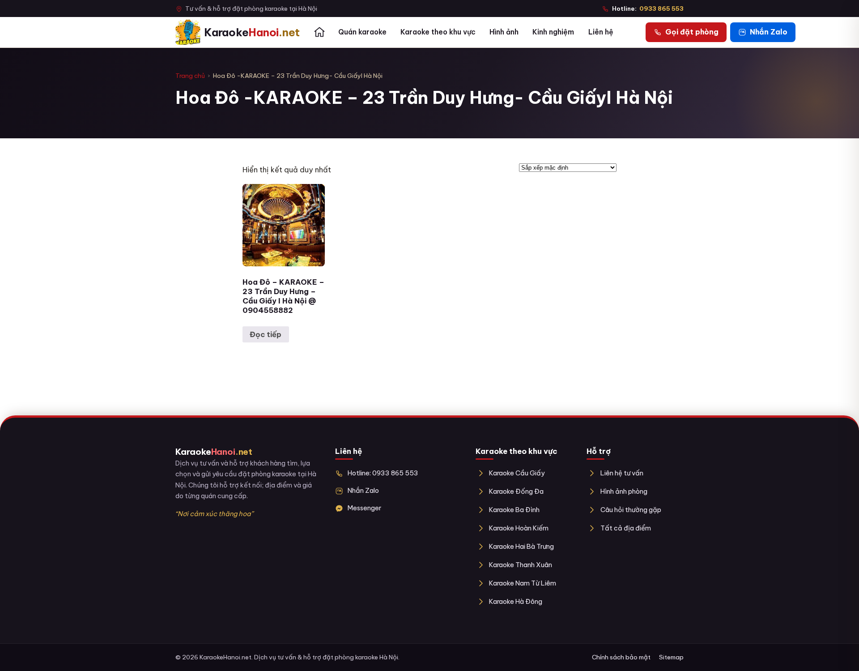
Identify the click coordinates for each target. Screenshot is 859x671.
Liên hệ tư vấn (621, 473)
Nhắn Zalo (363, 490)
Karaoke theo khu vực (438, 31)
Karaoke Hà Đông (515, 601)
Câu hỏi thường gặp (630, 509)
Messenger (364, 508)
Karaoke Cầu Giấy (517, 473)
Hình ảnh (504, 31)
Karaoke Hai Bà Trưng (521, 546)
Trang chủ (190, 76)
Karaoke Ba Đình (514, 509)
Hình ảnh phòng (623, 491)
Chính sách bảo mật (621, 657)
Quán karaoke (362, 31)
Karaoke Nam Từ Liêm (522, 583)
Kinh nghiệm (553, 31)
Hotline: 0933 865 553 (383, 473)
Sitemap (671, 657)
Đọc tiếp (265, 334)
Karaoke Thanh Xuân (520, 564)
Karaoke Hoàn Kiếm (519, 528)
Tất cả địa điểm (625, 528)
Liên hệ (600, 31)
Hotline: (648, 8)
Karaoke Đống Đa (516, 491)
